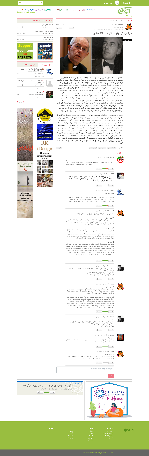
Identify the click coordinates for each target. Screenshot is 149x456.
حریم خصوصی (108, 435)
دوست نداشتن (73, 28)
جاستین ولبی (102, 148)
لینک (88, 10)
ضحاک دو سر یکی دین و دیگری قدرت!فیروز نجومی (31, 81)
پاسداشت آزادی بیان (47, 25)
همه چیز (32, 12)
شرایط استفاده (108, 433)
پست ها (20, 12)
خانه (121, 21)
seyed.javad (111, 335)
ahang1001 (111, 174)
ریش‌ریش (39, 92)
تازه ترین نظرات (30, 65)
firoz (42, 85)
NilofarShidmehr (39, 95)
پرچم (58, 148)
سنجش (63, 10)
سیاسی (38, 88)
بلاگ (95, 10)
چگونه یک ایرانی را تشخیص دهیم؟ (43, 31)
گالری (47, 10)
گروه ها (126, 3)
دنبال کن (113, 25)
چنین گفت (28, 10)
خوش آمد (110, 431)
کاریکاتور (39, 10)
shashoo (112, 266)
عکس (55, 10)
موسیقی (72, 10)
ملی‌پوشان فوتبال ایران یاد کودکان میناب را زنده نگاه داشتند (32, 70)
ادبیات (38, 98)
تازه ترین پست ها (45, 65)
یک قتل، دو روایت (48, 37)
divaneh (120, 25)
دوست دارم (57, 28)
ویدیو (81, 10)
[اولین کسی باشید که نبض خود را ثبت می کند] (117, 2)
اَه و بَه (19, 10)
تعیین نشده (116, 27)
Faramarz (111, 190)
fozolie (112, 157)
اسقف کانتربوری (112, 148)
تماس (111, 437)
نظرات (26, 12)
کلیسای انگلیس (93, 148)
